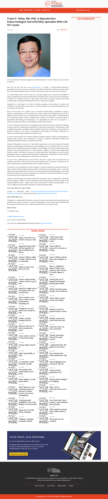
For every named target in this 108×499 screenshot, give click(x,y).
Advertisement (62, 486)
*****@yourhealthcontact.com (15, 216)
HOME (21, 10)
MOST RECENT (28, 10)
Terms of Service (39, 486)
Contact (71, 486)
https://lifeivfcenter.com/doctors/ (47, 193)
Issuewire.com (36, 87)
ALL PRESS (37, 10)
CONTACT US (46, 10)
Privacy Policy (51, 486)
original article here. (46, 223)
